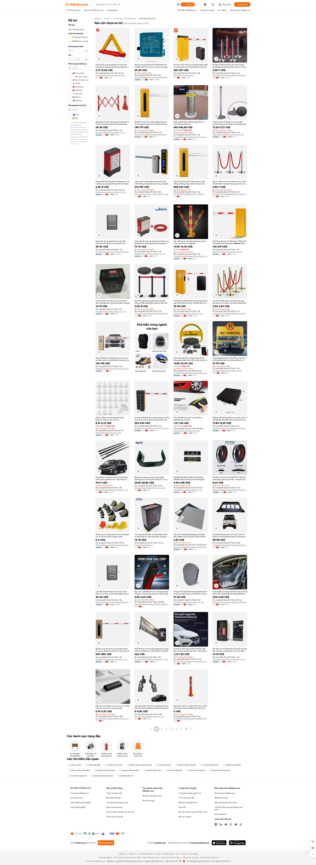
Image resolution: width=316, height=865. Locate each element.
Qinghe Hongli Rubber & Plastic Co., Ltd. (150, 488)
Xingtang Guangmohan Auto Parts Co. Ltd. (112, 490)
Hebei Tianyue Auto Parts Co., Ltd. (186, 431)
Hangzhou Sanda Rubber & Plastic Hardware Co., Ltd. (152, 604)
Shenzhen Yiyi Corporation (184, 75)
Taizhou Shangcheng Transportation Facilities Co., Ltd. (113, 545)
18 (186, 729)
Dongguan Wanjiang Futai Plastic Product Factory (230, 490)
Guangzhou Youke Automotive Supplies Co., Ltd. (230, 545)
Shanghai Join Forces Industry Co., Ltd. (110, 75)
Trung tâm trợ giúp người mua (189, 793)
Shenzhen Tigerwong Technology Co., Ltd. (112, 659)
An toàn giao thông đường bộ (124, 18)
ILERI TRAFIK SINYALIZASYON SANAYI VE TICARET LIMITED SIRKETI (191, 718)
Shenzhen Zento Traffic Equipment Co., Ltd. (151, 659)
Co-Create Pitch (76, 798)
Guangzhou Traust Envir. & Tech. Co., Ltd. (228, 134)
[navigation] (79, 374)
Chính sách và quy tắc (114, 817)
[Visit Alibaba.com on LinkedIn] (220, 824)
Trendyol (184, 854)
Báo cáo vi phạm (184, 817)
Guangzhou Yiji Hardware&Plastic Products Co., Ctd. (230, 75)
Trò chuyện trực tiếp (186, 798)
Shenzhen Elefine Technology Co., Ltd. (110, 133)
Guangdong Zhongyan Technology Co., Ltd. (229, 659)
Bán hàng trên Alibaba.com (225, 793)
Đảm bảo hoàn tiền (113, 798)
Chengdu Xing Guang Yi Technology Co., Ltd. (151, 194)
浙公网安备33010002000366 (198, 861)
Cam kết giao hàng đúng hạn (117, 803)
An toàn (107, 18)
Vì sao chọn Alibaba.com (79, 793)
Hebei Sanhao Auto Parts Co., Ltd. (108, 433)
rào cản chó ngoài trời (78, 776)
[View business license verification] (180, 861)
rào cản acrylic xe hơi (115, 765)
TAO (177, 854)
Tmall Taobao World (145, 854)
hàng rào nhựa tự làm (153, 770)
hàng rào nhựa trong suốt (187, 765)
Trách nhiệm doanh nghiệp (80, 803)
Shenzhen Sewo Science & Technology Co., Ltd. (113, 369)
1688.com (132, 854)
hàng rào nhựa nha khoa (130, 770)
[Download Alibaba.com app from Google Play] (237, 842)
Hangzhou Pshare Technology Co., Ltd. (227, 371)
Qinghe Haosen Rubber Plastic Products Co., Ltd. (113, 718)
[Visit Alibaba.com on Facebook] (216, 824)
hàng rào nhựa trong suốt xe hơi (140, 765)
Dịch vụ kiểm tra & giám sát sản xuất (120, 812)
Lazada (158, 854)
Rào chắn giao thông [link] (147, 18)
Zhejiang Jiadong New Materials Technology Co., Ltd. (230, 428)
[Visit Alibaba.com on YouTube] (235, 824)
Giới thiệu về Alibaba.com (80, 788)
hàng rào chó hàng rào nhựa (103, 776)
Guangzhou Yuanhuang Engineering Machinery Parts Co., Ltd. (230, 602)
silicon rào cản (76, 765)
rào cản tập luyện (94, 765)
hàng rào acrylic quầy (233, 765)
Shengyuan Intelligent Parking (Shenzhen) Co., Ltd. (152, 134)
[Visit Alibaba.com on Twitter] (225, 824)
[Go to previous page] (151, 729)
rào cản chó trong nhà (197, 770)
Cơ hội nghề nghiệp (77, 807)
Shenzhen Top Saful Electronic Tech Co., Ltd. (152, 428)
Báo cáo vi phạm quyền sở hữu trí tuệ (192, 812)
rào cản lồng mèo (165, 765)
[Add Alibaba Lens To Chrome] (106, 842)
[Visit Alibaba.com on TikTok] (240, 824)
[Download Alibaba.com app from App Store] (219, 842)
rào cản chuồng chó (175, 770)
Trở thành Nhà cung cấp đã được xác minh (229, 808)
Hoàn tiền (182, 807)
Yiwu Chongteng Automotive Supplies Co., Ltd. (191, 661)
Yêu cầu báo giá (148, 801)
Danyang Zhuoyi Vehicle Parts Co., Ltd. (149, 717)
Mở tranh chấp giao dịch (187, 803)
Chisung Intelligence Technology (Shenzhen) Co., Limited (152, 77)
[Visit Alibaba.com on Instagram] (230, 824)
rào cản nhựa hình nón (211, 765)
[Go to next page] (191, 729)
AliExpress (123, 854)
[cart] (213, 5)
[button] (178, 4)
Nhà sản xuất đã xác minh (152, 796)
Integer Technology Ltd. (144, 545)
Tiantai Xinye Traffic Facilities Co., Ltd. (188, 490)
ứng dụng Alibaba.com (200, 843)
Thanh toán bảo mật (114, 793)
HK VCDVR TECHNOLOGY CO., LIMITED (189, 194)
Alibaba (97, 18)
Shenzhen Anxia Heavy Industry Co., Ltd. (111, 192)
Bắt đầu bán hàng (221, 798)
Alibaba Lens (80, 843)
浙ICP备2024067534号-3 (221, 861)
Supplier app (160, 843)
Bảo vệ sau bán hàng (114, 807)
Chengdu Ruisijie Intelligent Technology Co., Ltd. (191, 137)
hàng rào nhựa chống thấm (80, 770)
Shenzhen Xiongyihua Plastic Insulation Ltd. (190, 547)
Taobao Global (168, 854)
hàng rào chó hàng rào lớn (221, 770)
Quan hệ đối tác (221, 814)
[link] (313, 841)
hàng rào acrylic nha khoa (106, 770)
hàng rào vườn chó (126, 776)
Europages (194, 854)
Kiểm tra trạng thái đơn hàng (225, 803)
